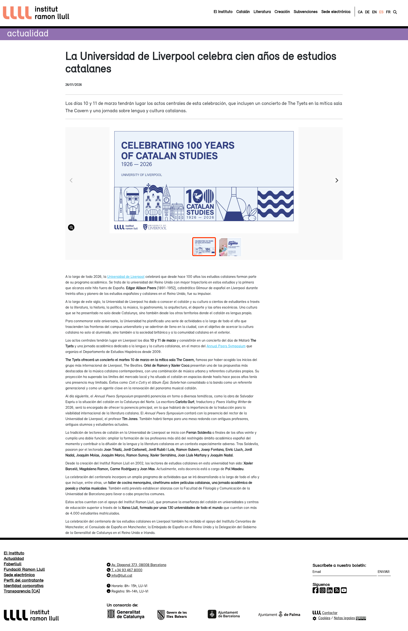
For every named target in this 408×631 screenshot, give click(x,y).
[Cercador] (395, 12)
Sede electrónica (19, 574)
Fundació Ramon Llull (24, 569)
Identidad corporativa (23, 585)
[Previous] (72, 180)
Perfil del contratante (23, 580)
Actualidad (28, 33)
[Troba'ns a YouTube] (344, 590)
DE (367, 12)
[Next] (336, 180)
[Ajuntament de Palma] (279, 613)
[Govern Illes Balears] (179, 613)
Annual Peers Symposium (226, 346)
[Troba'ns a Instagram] (323, 590)
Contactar (329, 612)
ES (381, 12)
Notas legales (344, 618)
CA (360, 12)
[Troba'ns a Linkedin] (330, 590)
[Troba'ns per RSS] (337, 590)
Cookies (324, 618)
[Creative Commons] (361, 618)
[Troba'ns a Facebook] (316, 590)
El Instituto (14, 552)
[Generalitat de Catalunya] (129, 613)
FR (388, 12)
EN (374, 12)
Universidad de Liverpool (125, 276)
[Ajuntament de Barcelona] (229, 613)
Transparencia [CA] (22, 590)
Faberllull (12, 563)
